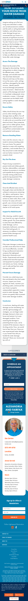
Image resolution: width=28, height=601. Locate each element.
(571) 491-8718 (10, 448)
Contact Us (5, 534)
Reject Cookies (19, 594)
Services (4, 544)
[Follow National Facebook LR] (16, 527)
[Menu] (25, 2)
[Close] (26, 584)
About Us (4, 541)
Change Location (6, 6)
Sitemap (14, 553)
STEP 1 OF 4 (15, 378)
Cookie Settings (14, 598)
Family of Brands (7, 537)
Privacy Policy (14, 399)
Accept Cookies (9, 594)
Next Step (14, 389)
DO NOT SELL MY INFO (14, 554)
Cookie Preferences (14, 558)
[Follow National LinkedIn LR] (12, 527)
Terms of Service (14, 551)
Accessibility (14, 556)
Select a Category (9, 355)
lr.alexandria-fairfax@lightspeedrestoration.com (14, 443)
